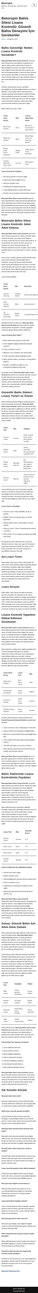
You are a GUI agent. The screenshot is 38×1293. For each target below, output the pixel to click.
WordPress (21, 1288)
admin (3, 39)
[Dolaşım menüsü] (34, 5)
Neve (15, 1288)
